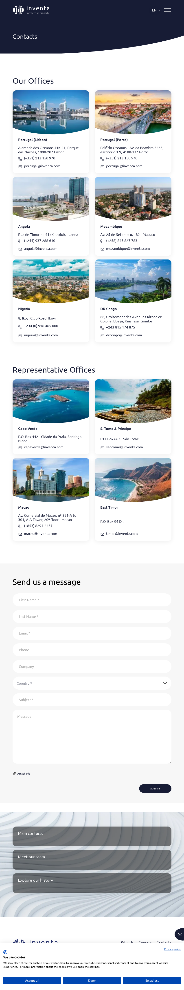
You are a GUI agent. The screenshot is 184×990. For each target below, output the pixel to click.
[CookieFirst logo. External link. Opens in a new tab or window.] (5, 952)
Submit (155, 788)
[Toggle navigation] (167, 10)
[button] (156, 10)
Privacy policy (172, 949)
